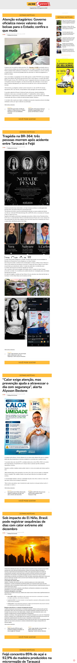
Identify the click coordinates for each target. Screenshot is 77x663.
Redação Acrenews (12, 35)
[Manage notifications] (74, 660)
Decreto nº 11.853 (34, 67)
